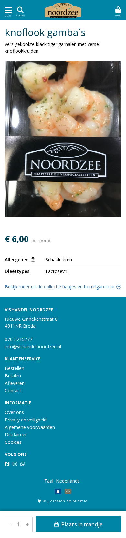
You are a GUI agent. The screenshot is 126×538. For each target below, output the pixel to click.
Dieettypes (17, 271)
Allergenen (17, 259)
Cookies (13, 442)
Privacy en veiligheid (26, 420)
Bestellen (14, 368)
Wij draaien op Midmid (64, 501)
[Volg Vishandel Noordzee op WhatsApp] (22, 463)
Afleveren (15, 383)
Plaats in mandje (81, 524)
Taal (48, 481)
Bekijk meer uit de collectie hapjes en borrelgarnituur (60, 287)
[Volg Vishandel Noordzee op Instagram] (15, 463)
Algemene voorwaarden (30, 427)
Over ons (14, 412)
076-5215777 (18, 339)
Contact (13, 390)
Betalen (13, 376)
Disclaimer (16, 435)
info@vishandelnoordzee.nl (33, 346)
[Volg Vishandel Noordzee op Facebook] (7, 463)
